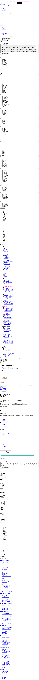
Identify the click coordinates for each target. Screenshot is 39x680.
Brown (4, 236)
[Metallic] (1, 489)
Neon (4, 122)
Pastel (4, 124)
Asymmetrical (5, 158)
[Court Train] (2, 504)
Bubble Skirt (5, 96)
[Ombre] (1, 491)
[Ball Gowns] (3, 476)
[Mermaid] (2, 511)
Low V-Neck (5, 174)
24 (18, 47)
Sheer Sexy (5, 86)
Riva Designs (6, 339)
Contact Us (4, 419)
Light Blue (5, 218)
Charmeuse (5, 143)
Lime (4, 215)
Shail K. (5, 344)
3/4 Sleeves (5, 195)
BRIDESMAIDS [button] (3, 625)
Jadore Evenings (6, 350)
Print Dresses (5, 84)
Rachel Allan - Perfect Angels (8, 300)
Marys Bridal (6, 329)
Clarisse (5, 252)
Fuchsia (4, 227)
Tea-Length (5, 165)
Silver (4, 239)
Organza (4, 148)
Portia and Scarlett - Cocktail (8, 341)
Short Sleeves (5, 198)
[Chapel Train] (2, 503)
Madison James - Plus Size (6, 600)
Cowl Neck (5, 170)
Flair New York (6, 331)
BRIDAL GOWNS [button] (3, 635)
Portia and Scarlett (7, 270)
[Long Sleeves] (3, 516)
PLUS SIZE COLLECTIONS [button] (5, 593)
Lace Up (4, 112)
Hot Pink (4, 541)
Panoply (5, 269)
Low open (4, 113)
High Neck (5, 172)
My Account (4, 9)
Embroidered (5, 132)
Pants (4, 83)
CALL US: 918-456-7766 (4, 4)
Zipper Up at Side (6, 116)
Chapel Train (5, 159)
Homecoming (5, 67)
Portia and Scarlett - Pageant (8, 340)
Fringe (4, 135)
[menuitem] (20, 8)
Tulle (4, 153)
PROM (3, 441)
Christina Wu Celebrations (8, 309)
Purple (4, 222)
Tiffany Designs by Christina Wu (9, 277)
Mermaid (4, 189)
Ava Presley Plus (6, 280)
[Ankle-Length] (2, 501)
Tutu (4, 91)
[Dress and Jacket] (3, 477)
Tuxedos (3, 448)
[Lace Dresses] (3, 478)
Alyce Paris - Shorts (7, 349)
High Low (4, 100)
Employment (4, 427)
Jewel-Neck (5, 173)
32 (33, 47)
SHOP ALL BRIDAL (7, 317)
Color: (1, 376)
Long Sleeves (5, 196)
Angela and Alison (7, 328)
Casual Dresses (5, 61)
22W (22, 49)
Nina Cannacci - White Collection (9, 353)
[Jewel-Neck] (2, 508)
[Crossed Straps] (2, 485)
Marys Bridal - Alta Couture (6, 608)
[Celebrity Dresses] (3, 481)
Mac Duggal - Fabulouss (8, 284)
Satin (4, 149)
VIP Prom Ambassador (5, 433)
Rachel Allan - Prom (7, 272)
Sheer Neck (5, 180)
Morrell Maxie (6, 337)
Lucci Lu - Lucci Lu (5, 579)
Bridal (4, 59)
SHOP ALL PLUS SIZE (8, 279)
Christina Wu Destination (8, 320)
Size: (1, 371)
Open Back (5, 102)
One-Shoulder (5, 176)
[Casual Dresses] (4, 473)
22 (14, 47)
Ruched (4, 105)
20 (10, 47)
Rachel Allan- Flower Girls (8, 299)
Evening (4, 64)
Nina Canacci (6, 268)
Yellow (4, 211)
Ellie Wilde (6, 255)
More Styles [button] (4, 347)
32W (8, 51)
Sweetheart (5, 182)
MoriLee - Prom (6, 267)
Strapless (4, 181)
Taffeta (4, 152)
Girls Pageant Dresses (6, 66)
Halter (4, 171)
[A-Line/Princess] (2, 510)
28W (35, 49)
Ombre (4, 123)
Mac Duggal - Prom (7, 265)
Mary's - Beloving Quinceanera (9, 291)
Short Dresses (5, 87)
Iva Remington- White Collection (9, 319)
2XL (35, 51)
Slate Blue (4, 219)
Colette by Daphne (5, 567)
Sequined (4, 150)
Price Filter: (3, 39)
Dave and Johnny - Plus (7, 283)
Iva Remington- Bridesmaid (8, 310)
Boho (4, 77)
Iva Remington (6, 257)
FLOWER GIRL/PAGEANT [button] (5, 611)
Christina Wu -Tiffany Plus (8, 282)
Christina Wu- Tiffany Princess (8, 296)
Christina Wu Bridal (7, 324)
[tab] (20, 262)
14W (4, 49)
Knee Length (5, 162)
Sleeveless (4, 199)
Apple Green (5, 213)
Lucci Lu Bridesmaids (7, 311)
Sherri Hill (5, 275)
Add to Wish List (3, 386)
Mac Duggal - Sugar (7, 302)
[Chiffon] (2, 498)
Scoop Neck (5, 179)
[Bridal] (4, 471)
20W (17, 49)
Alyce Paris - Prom (7, 249)
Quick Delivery (15, 368)
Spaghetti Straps (5, 205)
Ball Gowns (5, 76)
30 (29, 47)
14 (35, 45)
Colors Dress (6, 253)
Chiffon (4, 144)
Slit (3, 106)
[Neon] (1, 490)
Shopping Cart (4, 10)
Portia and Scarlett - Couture (8, 343)
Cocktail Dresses (5, 62)
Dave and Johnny (6, 254)
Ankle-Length (5, 157)
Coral (4, 232)
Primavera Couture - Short (6, 586)
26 (22, 47)
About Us (3, 424)
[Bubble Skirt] (3, 480)
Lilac (4, 223)
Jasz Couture (6, 258)
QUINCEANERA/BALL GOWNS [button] (6, 603)
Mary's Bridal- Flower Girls (8, 301)
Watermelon (5, 228)
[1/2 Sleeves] (3, 514)
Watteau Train (5, 166)
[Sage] (7, 378)
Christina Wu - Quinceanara (8, 289)
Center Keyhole (5, 98)
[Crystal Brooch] (2, 495)
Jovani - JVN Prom (7, 260)
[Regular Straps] (2, 519)
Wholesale (5, 356)
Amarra (5, 248)
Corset (4, 99)
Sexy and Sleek (5, 85)
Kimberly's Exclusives (7, 263)
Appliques (4, 128)
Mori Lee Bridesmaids (7, 312)
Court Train (5, 160)
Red (4, 230)
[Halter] (2, 506)
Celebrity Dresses (6, 97)
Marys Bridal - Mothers (7, 313)
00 (7, 45)
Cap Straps (5, 203)
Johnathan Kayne (5, 573)
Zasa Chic (5, 346)
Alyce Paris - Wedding (7, 323)
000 (3, 45)
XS (17, 51)
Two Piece (4, 92)
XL (31, 51)
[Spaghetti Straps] (2, 520)
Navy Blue (5, 221)
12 (31, 45)
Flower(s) (4, 134)
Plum (4, 229)
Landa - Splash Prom (7, 334)
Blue (4, 220)
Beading (4, 129)
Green (4, 214)
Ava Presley (6, 250)
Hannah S (5, 256)
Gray (4, 238)
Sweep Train (5, 164)
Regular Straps (5, 204)
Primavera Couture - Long (6, 585)
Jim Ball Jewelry (6, 355)
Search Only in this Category (6, 38)
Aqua (4, 216)
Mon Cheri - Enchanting (8, 322)
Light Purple (5, 538)
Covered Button (5, 110)
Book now (19, 2)
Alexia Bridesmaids (7, 314)
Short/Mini (4, 163)
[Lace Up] (2, 486)
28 (25, 47)
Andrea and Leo (7, 352)
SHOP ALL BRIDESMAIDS (9, 308)
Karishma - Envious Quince (8, 290)
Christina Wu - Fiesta (7, 288)
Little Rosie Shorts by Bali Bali (7, 622)
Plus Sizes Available (6, 104)
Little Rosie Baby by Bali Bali (8, 304)
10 (27, 45)
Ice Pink (4, 539)
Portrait (4, 177)
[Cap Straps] (2, 518)
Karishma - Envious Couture (8, 261)
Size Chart (2, 387)
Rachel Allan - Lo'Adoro (8, 354)
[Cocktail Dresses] (4, 474)
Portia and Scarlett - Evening (8, 342)
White (4, 240)
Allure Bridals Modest (7, 325)
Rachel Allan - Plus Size (7, 285)
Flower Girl (5, 65)
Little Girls (4, 446)
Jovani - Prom (6, 259)
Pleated (4, 103)
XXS (13, 51)
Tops (4, 90)
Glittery (4, 120)
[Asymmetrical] (2, 502)
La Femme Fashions (7, 264)
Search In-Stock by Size (5, 43)
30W (4, 51)
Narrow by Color (4, 209)
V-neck (4, 183)
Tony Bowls (6, 345)
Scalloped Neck (5, 178)
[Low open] (2, 487)
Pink (4, 540)
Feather (4, 133)
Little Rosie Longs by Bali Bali (7, 616)
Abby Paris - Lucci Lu (7, 247)
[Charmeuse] (2, 497)
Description (4, 391)
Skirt (4, 88)
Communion (5, 63)
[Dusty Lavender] (5, 378)
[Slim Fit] (2, 512)
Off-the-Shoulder (5, 175)
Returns (3, 420)
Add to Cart (2, 382)
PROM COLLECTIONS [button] (4, 560)
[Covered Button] (2, 484)
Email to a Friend (3, 389)
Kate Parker (6, 262)
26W (31, 49)
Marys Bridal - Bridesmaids (6, 630)
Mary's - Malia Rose (7, 335)
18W (13, 49)
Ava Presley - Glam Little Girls (9, 298)
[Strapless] (2, 521)
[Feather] (2, 499)
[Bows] (2, 494)
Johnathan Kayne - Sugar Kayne (9, 305)
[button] (3, 27)
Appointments (4, 421)
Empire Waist (5, 188)
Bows (4, 130)
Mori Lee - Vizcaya (7, 292)
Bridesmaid (4, 444)
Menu (1, 25)
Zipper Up (4, 115)
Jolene (5, 332)
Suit (3, 89)
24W (26, 49)
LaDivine (5, 333)
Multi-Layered (5, 101)
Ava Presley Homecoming (8, 330)
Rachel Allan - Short (7, 273)
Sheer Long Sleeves (6, 197)
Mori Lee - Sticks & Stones (8, 336)
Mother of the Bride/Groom (7, 68)
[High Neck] (2, 507)
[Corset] (3, 482)
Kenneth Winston (6, 321)
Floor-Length (5, 161)
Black (4, 237)
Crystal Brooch (5, 131)
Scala (5, 274)
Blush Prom (6, 251)
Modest (4, 82)
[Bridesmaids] (4, 472)
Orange (4, 231)
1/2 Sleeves (5, 194)
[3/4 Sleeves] (3, 515)
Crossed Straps (5, 111)
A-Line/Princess (5, 187)
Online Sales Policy (3, 388)
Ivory (4, 233)
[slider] (35, 455)
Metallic (4, 121)
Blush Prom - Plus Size (7, 281)
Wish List (3, 8)
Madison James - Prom (7, 266)
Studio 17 (5, 276)
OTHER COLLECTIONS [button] (6, 326)
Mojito (4, 212)
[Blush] (3, 378)
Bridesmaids (5, 60)
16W (8, 49)
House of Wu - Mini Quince (8, 303)
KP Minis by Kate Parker (8, 297)
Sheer (4, 114)
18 (7, 47)
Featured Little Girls (7, 295)
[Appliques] (2, 493)
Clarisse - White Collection (8, 318)
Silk (3, 151)
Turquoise (4, 217)
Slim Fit (4, 190)
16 (3, 47)
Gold (4, 235)
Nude (4, 234)
